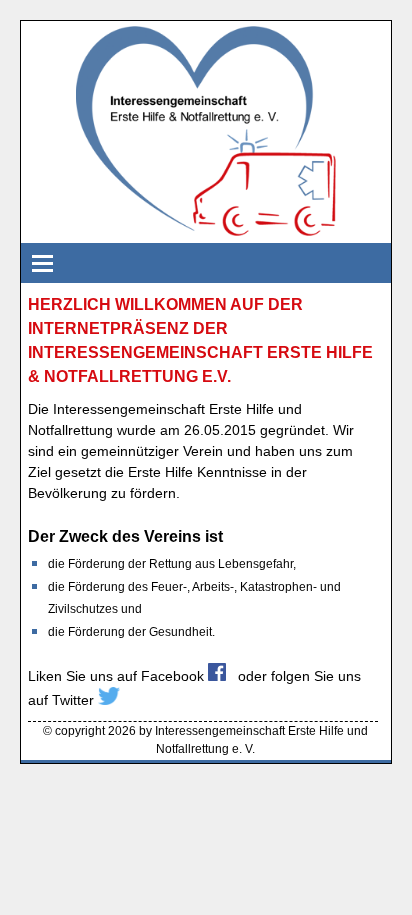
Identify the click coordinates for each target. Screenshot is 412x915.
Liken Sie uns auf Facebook (118, 676)
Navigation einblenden (41, 263)
